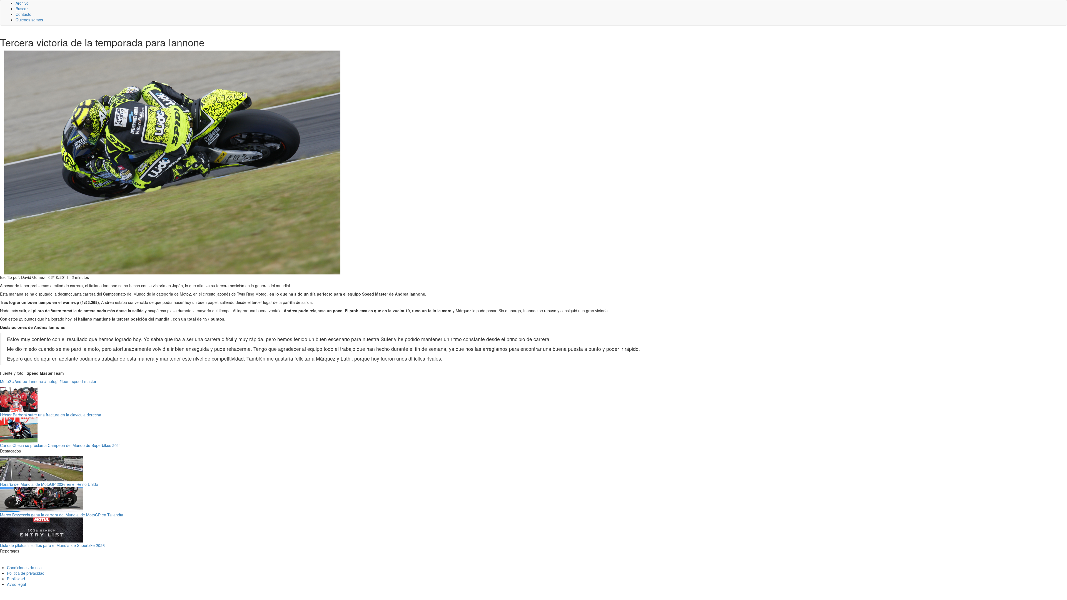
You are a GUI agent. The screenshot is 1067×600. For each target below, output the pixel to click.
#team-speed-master (77, 381)
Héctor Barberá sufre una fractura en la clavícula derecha (50, 415)
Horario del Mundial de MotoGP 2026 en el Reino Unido (49, 484)
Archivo (22, 3)
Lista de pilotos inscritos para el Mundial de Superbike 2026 (52, 545)
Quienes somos (29, 19)
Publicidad (16, 578)
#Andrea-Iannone (27, 381)
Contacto (23, 14)
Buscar (22, 8)
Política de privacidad (25, 573)
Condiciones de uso (24, 567)
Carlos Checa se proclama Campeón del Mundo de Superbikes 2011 (60, 445)
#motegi (51, 381)
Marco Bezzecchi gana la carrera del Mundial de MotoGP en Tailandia (61, 515)
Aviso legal (16, 584)
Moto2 (5, 381)
